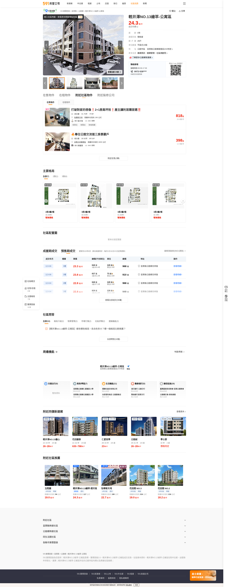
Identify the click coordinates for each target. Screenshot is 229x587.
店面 (107, 3)
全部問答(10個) (113, 339)
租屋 (90, 3)
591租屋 (130, 574)
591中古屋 (118, 574)
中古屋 (80, 3)
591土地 (107, 574)
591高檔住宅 (143, 574)
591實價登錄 (82, 574)
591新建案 (95, 574)
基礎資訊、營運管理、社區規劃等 (151, 53)
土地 (98, 3)
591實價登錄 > (65, 11)
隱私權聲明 (124, 578)
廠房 (124, 3)
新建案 (70, 3)
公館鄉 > (81, 11)
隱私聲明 (129, 585)
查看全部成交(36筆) (113, 300)
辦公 (115, 3)
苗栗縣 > (75, 11)
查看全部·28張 (113, 72)
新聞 (145, 3)
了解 (80, 17)
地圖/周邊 (178, 352)
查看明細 (177, 266)
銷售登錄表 (174, 251)
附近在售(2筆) (114, 158)
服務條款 (112, 578)
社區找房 (134, 3)
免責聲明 (100, 578)
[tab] (50, 102)
